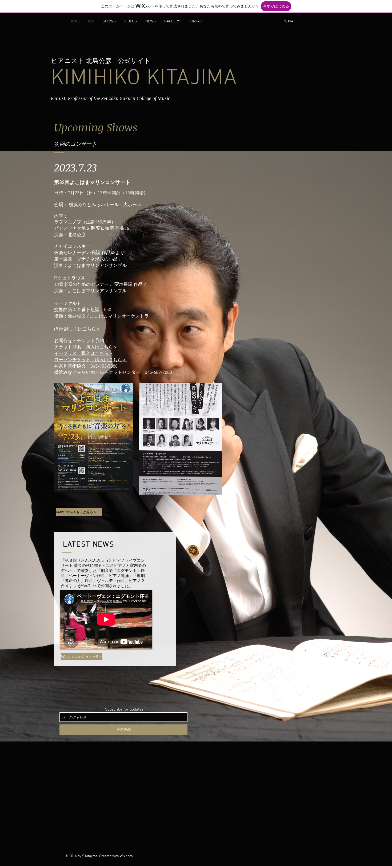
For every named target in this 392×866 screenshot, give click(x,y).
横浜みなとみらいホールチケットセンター (97, 372)
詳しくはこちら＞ (82, 329)
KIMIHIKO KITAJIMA (144, 78)
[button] (93, 437)
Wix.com (126, 856)
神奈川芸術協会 (70, 366)
